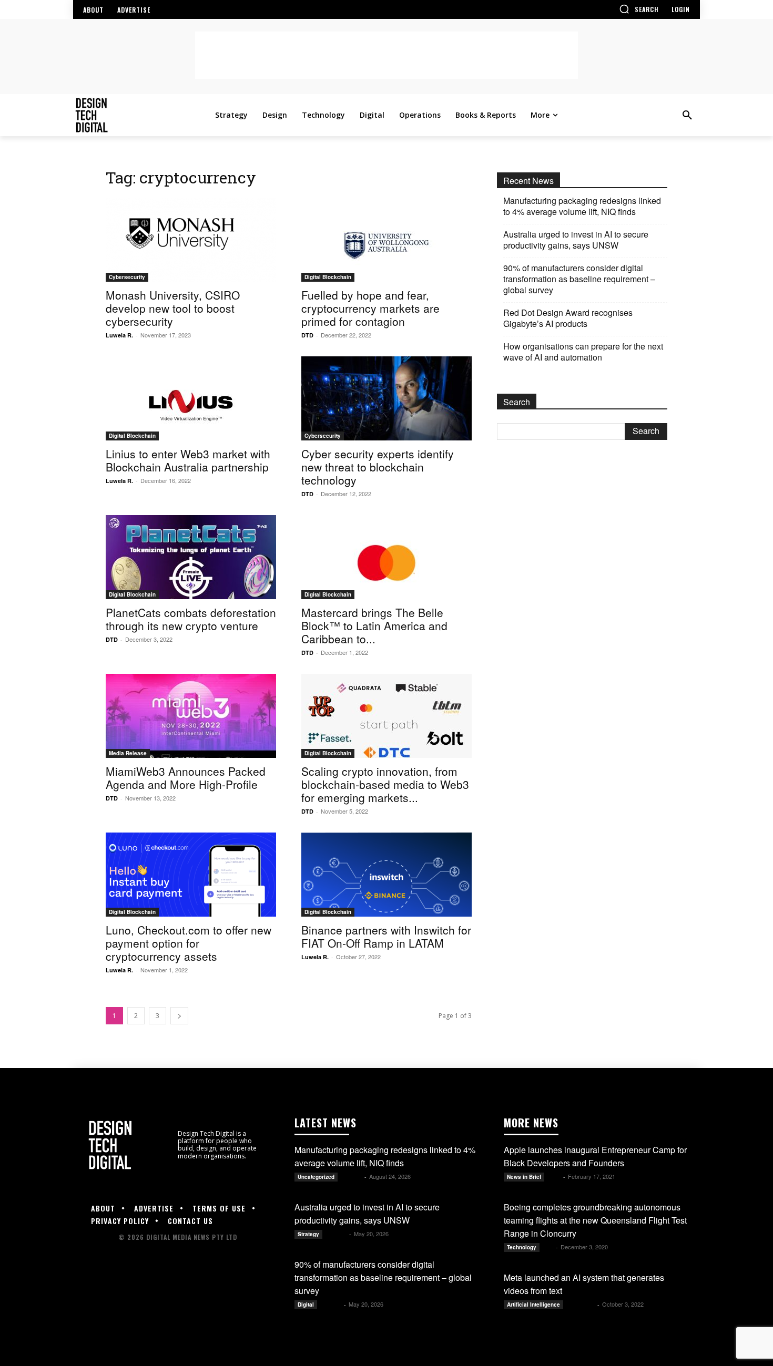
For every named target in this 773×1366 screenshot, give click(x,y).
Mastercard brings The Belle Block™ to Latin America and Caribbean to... (374, 625)
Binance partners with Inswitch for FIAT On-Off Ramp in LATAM (386, 936)
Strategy (308, 1234)
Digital (306, 1304)
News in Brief (524, 1176)
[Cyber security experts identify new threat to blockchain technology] (386, 398)
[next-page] (179, 1015)
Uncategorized (316, 1176)
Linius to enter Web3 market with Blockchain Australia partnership (188, 460)
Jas (548, 1247)
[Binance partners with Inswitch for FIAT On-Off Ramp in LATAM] (386, 875)
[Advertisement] (386, 55)
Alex (554, 1176)
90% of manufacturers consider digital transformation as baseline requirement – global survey (579, 278)
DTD (307, 335)
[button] (639, 9)
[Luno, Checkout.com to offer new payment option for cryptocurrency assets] (191, 875)
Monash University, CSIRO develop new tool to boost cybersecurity (173, 308)
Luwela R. (119, 335)
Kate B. (352, 1176)
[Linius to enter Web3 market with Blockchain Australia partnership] (191, 398)
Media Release (128, 753)
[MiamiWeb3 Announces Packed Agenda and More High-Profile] (191, 716)
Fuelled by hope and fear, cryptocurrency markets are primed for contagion (370, 308)
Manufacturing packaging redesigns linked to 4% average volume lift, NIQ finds (582, 206)
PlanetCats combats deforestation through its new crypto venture (191, 618)
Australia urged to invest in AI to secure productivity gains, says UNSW (575, 240)
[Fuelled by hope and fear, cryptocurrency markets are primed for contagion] (386, 240)
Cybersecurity (127, 277)
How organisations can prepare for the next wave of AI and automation (583, 352)
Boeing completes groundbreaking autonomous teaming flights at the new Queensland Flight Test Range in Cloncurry (595, 1220)
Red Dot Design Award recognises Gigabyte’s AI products (568, 318)
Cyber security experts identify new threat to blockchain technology (377, 467)
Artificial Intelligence (533, 1304)
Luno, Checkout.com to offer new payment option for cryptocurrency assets (188, 943)
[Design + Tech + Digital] (142, 115)
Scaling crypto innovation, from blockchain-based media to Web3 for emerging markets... (385, 784)
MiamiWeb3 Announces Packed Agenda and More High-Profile (186, 777)
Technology (521, 1247)
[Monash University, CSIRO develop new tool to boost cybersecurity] (191, 240)
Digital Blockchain (327, 277)
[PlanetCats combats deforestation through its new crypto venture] (191, 557)
